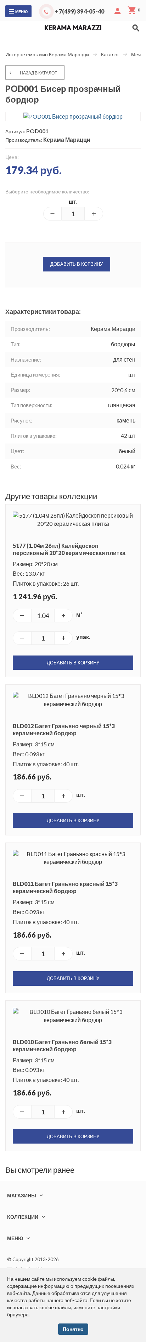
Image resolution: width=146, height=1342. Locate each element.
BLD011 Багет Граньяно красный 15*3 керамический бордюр (65, 887)
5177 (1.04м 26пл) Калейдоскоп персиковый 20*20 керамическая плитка (69, 549)
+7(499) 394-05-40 (79, 11)
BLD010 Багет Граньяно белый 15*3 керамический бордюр (62, 1045)
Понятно (73, 1329)
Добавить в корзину (76, 264)
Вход (117, 11)
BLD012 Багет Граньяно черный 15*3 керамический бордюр (64, 729)
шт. (73, 201)
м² (79, 614)
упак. (83, 636)
